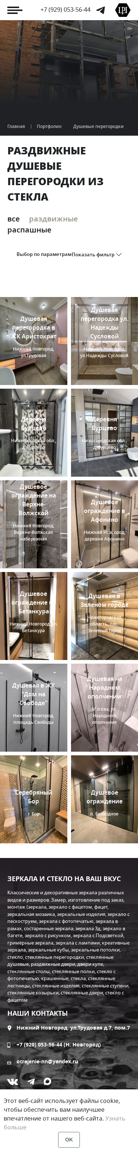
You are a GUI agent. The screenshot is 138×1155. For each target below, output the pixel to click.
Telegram (100, 10)
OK (69, 1140)
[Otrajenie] (123, 10)
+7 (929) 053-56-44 (65, 10)
